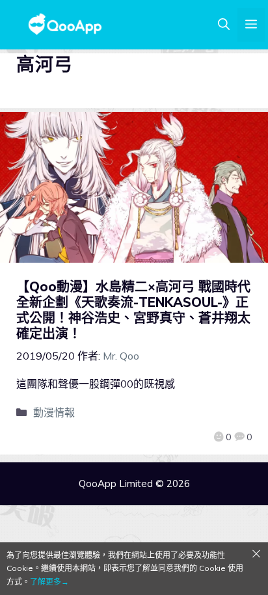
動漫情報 (54, 412)
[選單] (251, 25)
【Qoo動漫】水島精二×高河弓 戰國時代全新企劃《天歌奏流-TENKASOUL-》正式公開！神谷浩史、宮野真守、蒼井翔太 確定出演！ (133, 309)
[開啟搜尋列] (223, 25)
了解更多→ (49, 582)
